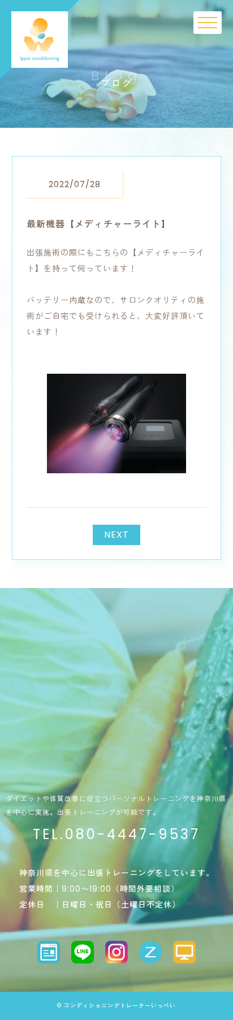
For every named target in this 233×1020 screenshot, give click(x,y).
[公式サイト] (184, 952)
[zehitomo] (150, 952)
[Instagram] (116, 952)
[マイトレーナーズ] (48, 952)
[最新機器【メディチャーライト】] (116, 463)
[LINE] (82, 952)
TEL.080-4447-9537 (116, 834)
